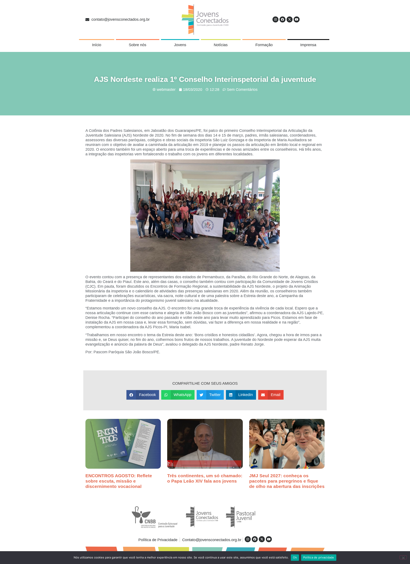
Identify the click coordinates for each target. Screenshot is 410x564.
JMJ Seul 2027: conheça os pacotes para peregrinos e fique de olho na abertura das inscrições (287, 481)
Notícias (221, 45)
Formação (264, 45)
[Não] (403, 557)
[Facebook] (283, 19)
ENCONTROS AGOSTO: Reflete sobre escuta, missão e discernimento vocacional (118, 481)
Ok (295, 557)
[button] (142, 395)
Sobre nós (137, 45)
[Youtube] (297, 19)
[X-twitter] (290, 19)
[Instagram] (275, 19)
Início (96, 45)
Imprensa (308, 45)
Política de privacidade (318, 557)
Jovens (180, 45)
